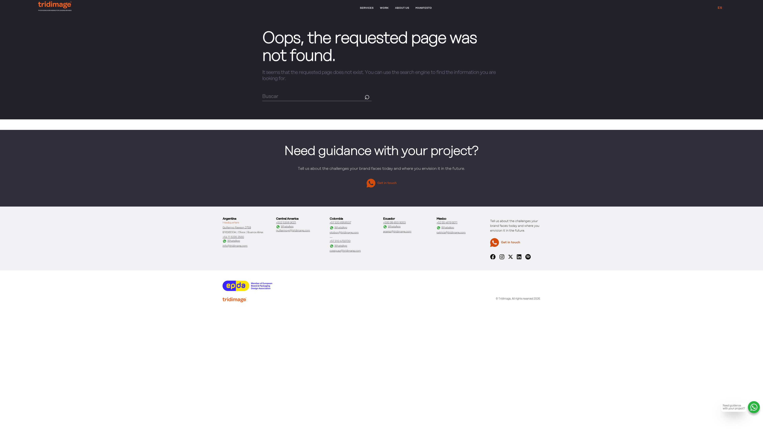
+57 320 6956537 (340, 222)
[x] (510, 258)
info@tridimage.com (235, 246)
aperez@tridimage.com (397, 231)
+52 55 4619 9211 (447, 222)
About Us (402, 8)
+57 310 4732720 (340, 241)
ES (720, 8)
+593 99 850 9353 (394, 222)
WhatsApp (233, 241)
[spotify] (528, 258)
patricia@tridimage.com (451, 232)
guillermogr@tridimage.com (293, 230)
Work (384, 8)
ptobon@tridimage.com (344, 232)
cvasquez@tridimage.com (345, 251)
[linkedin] (519, 258)
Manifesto (423, 8)
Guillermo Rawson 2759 (237, 227)
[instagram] (502, 258)
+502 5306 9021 (286, 222)
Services (367, 8)
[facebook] (493, 258)
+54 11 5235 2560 (233, 237)
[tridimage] (234, 300)
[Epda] (247, 290)
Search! (367, 96)
